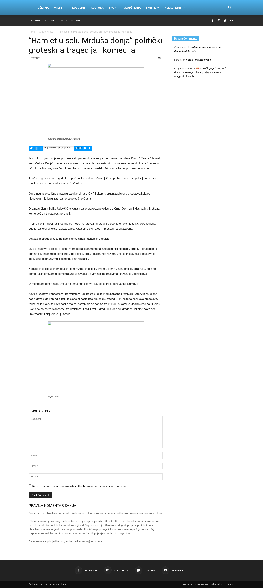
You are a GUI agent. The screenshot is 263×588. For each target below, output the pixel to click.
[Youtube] (231, 20)
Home (32, 31)
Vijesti (58, 7)
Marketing (35, 20)
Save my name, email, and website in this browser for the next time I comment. (80, 485)
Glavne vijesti (46, 31)
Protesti (50, 20)
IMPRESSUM (76, 20)
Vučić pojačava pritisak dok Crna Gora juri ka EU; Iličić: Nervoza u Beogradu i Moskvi (202, 72)
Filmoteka (216, 584)
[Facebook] (212, 20)
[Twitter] (225, 20)
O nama (62, 20)
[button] (229, 7)
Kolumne (78, 7)
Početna (42, 7)
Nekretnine (173, 7)
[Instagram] (219, 20)
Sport (113, 7)
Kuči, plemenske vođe (198, 59)
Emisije (151, 7)
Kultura (97, 7)
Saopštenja (132, 7)
